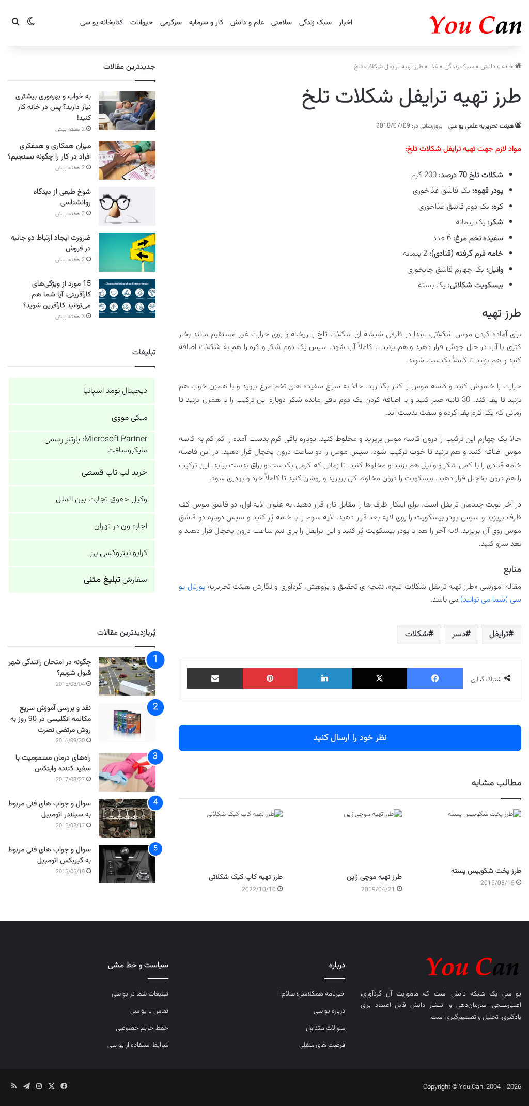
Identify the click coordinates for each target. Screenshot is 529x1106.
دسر (458, 634)
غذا (433, 66)
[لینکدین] (324, 678)
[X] (380, 678)
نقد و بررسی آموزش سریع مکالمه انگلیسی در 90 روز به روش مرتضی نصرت (50, 719)
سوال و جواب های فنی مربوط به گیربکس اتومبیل (49, 855)
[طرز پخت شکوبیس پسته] (469, 835)
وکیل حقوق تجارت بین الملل (101, 499)
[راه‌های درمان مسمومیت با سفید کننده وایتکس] (127, 772)
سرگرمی (171, 22)
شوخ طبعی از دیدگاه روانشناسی (62, 197)
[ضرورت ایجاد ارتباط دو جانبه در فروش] (127, 252)
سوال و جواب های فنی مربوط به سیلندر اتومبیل (49, 809)
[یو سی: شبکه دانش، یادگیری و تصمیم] (443, 23)
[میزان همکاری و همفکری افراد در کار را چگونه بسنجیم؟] (127, 160)
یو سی (511, 994)
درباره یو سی (329, 1011)
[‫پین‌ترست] (270, 678)
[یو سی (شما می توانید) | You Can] (441, 964)
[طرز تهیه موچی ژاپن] (350, 838)
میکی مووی (129, 418)
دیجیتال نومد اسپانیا (115, 391)
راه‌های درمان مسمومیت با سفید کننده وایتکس (53, 763)
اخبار (345, 22)
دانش (487, 66)
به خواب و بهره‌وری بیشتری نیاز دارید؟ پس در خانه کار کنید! (53, 107)
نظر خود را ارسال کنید (350, 738)
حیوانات (141, 22)
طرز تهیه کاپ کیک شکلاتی (246, 877)
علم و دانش (247, 22)
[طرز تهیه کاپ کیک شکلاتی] (231, 838)
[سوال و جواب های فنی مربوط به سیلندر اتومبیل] (127, 818)
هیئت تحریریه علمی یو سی (481, 126)
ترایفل (498, 634)
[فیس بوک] (435, 678)
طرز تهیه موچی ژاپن (374, 877)
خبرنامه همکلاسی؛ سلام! (312, 994)
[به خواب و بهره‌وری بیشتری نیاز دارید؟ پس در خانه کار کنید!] (127, 110)
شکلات (416, 634)
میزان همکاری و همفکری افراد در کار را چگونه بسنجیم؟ (49, 151)
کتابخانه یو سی (101, 22)
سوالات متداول (325, 1028)
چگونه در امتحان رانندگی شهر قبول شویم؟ (49, 668)
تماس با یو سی (149, 1011)
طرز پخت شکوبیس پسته (486, 871)
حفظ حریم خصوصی (142, 1028)
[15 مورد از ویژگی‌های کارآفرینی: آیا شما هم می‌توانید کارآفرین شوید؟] (127, 298)
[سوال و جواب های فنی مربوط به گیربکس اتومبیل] (127, 864)
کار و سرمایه (206, 22)
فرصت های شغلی (322, 1045)
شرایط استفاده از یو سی (137, 1045)
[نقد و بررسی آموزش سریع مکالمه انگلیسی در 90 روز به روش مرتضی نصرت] (127, 722)
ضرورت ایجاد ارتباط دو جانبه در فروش (51, 243)
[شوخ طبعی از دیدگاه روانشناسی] (127, 206)
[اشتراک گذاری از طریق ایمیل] (215, 678)
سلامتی (281, 22)
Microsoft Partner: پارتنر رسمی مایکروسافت (95, 445)
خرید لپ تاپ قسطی (114, 472)
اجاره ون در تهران (120, 526)
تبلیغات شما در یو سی (140, 994)
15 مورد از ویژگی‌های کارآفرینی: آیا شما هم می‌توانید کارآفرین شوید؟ (57, 294)
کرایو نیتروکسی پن (118, 553)
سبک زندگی (315, 22)
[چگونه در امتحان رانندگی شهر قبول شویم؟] (127, 676)
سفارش (115, 580)
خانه (508, 66)
